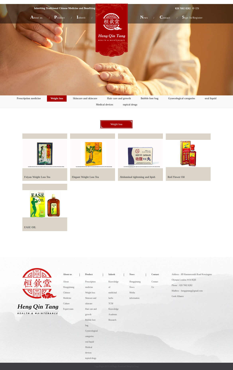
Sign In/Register (192, 17)
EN (197, 8)
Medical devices (104, 104)
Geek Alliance (178, 296)
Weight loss (57, 98)
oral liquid (210, 98)
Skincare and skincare (85, 98)
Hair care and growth (119, 98)
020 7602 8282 (183, 8)
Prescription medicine (29, 98)
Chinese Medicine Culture (67, 298)
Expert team (68, 309)
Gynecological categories (181, 98)
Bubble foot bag (149, 98)
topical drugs (130, 104)
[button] (36, 17)
